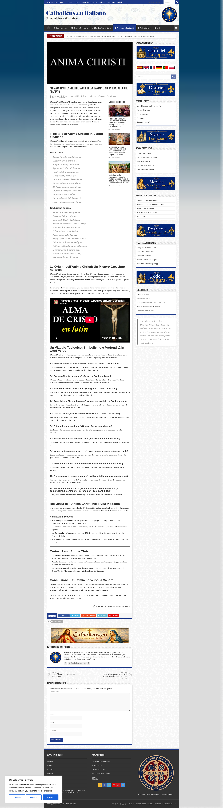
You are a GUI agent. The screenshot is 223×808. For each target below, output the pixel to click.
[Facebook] (151, 2)
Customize (17, 797)
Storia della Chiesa (144, 153)
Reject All (33, 797)
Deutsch (94, 2)
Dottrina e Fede (61, 28)
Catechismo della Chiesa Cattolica (149, 106)
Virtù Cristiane (142, 216)
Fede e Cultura (145, 28)
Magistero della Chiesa (145, 165)
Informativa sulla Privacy (101, 773)
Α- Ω (158, 28)
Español (69, 2)
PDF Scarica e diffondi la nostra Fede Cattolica (112, 606)
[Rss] (149, 2)
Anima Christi (57, 621)
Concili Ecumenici (143, 161)
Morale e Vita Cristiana (102, 28)
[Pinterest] (156, 2)
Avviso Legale (97, 765)
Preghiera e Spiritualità (125, 28)
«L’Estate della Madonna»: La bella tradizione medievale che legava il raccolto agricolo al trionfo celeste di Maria (119, 179)
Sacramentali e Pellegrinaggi (147, 264)
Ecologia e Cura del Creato (147, 212)
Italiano (102, 2)
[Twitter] (154, 2)
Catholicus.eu (148, 804)
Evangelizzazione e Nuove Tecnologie (151, 303)
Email (52, 723)
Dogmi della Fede (143, 110)
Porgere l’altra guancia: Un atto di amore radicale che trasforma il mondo (114, 675)
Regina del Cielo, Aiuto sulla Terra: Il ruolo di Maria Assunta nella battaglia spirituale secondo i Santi (100, 36)
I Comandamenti (143, 122)
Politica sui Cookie (98, 769)
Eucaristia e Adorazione (145, 252)
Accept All (50, 797)
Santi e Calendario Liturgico (147, 260)
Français (85, 2)
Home (48, 27)
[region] (33, 789)
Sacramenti (141, 118)
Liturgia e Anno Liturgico (146, 169)
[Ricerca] (177, 2)
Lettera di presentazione (101, 761)
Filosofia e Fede (143, 295)
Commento (54, 692)
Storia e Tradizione (81, 28)
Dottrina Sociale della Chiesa (147, 200)
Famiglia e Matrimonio (145, 208)
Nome (52, 715)
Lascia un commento (59, 98)
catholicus (55, 96)
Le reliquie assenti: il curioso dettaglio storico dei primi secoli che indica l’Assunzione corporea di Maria (118, 151)
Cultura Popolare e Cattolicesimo (149, 307)
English (77, 2)
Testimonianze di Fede (145, 311)
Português (111, 2)
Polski (119, 2)
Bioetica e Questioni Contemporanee (150, 204)
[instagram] (162, 2)
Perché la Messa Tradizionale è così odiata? (64, 674)
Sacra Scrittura (142, 114)
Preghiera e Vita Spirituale (107, 96)
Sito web (53, 731)
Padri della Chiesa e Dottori (147, 157)
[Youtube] (159, 2)
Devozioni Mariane (144, 256)
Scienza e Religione (144, 299)
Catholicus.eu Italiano (76, 13)
